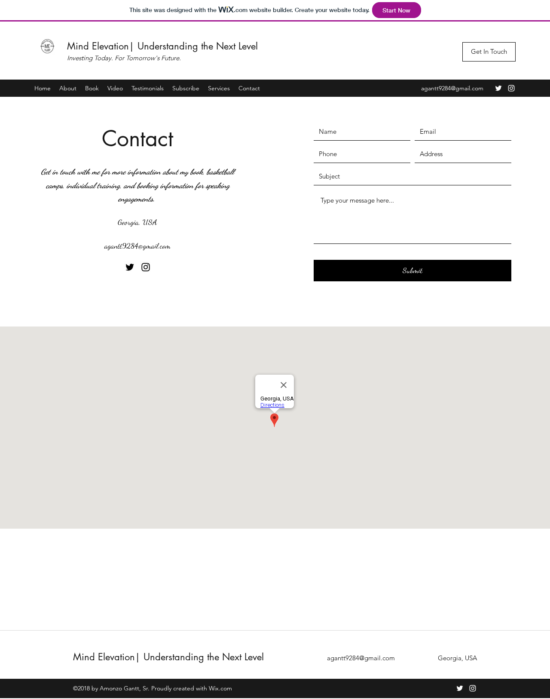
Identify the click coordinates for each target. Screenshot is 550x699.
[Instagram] (511, 88)
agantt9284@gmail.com (452, 88)
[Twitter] (498, 88)
